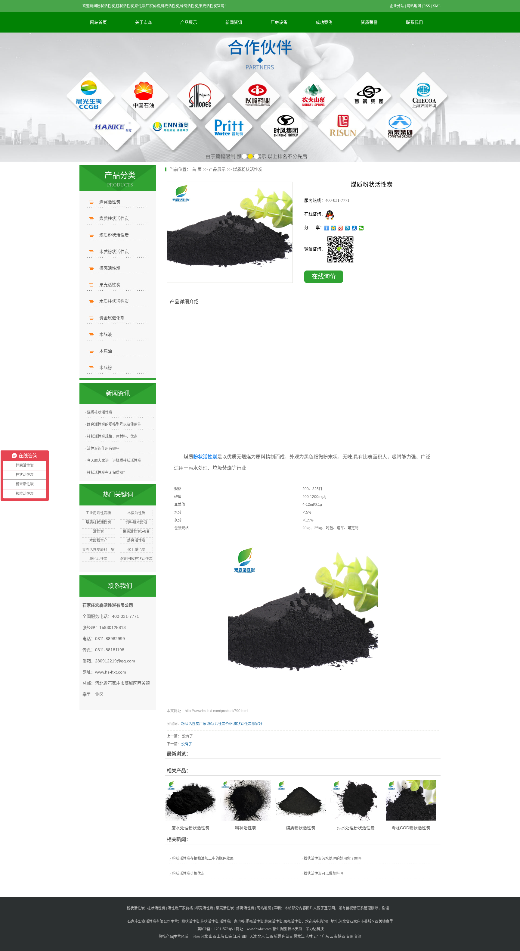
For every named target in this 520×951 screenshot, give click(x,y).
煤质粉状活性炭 (114, 235)
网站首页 (98, 22)
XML (436, 6)
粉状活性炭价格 (220, 724)
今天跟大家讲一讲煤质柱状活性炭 (114, 460)
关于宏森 (143, 22)
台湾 (357, 936)
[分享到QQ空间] (333, 228)
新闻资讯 (233, 22)
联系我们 (414, 22)
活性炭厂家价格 (180, 908)
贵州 (349, 936)
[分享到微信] (361, 228)
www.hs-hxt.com (110, 672)
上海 (220, 936)
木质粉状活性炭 (114, 251)
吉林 (309, 936)
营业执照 (279, 929)
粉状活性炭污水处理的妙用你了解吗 (332, 858)
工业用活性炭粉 (98, 513)
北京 (261, 936)
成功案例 (324, 22)
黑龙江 (299, 936)
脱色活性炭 (98, 559)
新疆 (277, 936)
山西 (212, 936)
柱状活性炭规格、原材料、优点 (112, 436)
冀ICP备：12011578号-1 (216, 929)
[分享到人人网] (354, 228)
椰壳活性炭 (109, 268)
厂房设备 (279, 22)
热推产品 (166, 936)
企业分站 (397, 6)
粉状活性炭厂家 (193, 724)
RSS (426, 6)
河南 (196, 936)
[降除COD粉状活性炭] (410, 800)
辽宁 (317, 936)
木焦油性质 (136, 513)
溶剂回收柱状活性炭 (136, 559)
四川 (245, 936)
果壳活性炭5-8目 (136, 531)
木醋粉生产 (98, 540)
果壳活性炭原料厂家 (98, 550)
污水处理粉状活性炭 (356, 827)
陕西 (341, 936)
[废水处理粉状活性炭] (190, 800)
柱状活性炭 (156, 908)
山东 (228, 936)
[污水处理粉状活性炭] (355, 800)
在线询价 (324, 276)
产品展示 (188, 22)
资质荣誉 (369, 22)
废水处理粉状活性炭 (190, 827)
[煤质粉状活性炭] (229, 232)
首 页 (197, 169)
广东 (325, 936)
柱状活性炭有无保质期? (106, 473)
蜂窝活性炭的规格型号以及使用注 (114, 424)
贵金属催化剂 (112, 317)
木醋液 (105, 334)
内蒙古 (287, 936)
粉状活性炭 (245, 827)
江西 (269, 936)
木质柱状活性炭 (114, 301)
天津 (253, 936)
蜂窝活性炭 (109, 201)
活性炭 (98, 531)
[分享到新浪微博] (340, 228)
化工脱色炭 (136, 550)
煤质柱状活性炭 (114, 218)
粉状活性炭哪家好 (248, 724)
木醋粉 (105, 367)
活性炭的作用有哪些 (103, 448)
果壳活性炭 (109, 284)
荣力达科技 (315, 929)
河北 (204, 936)
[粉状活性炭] (245, 800)
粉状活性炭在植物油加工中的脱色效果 (203, 858)
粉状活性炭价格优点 (188, 873)
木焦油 (105, 351)
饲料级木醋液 (136, 522)
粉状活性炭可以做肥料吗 (323, 873)
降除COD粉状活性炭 (411, 827)
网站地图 (414, 6)
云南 (333, 936)
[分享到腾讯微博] (347, 228)
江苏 (236, 936)
